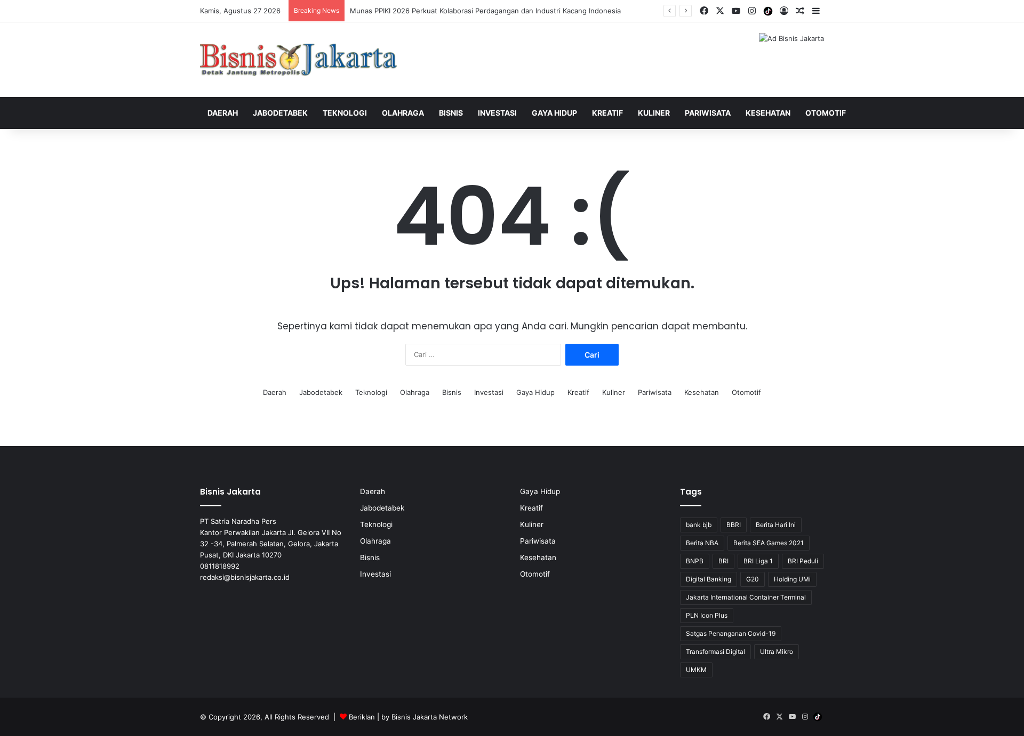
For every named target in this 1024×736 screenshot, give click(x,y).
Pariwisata (708, 112)
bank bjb (698, 525)
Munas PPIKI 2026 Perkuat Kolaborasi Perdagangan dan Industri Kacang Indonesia (485, 10)
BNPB (694, 561)
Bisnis (451, 112)
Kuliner (654, 112)
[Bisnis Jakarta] (298, 60)
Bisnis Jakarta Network (429, 717)
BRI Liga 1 (758, 561)
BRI (723, 561)
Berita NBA (702, 543)
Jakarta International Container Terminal (746, 597)
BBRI (733, 525)
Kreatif (607, 112)
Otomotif (825, 112)
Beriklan (362, 717)
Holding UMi (792, 579)
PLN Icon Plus (706, 615)
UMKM (696, 670)
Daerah (222, 112)
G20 (752, 579)
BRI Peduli (803, 561)
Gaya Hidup (554, 112)
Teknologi (345, 112)
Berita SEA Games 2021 (768, 543)
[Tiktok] (768, 11)
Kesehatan (768, 112)
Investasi (497, 112)
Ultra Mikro (776, 652)
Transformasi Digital (715, 652)
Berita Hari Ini (776, 525)
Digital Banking (708, 579)
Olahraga (403, 112)
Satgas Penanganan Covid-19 (730, 633)
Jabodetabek (280, 112)
